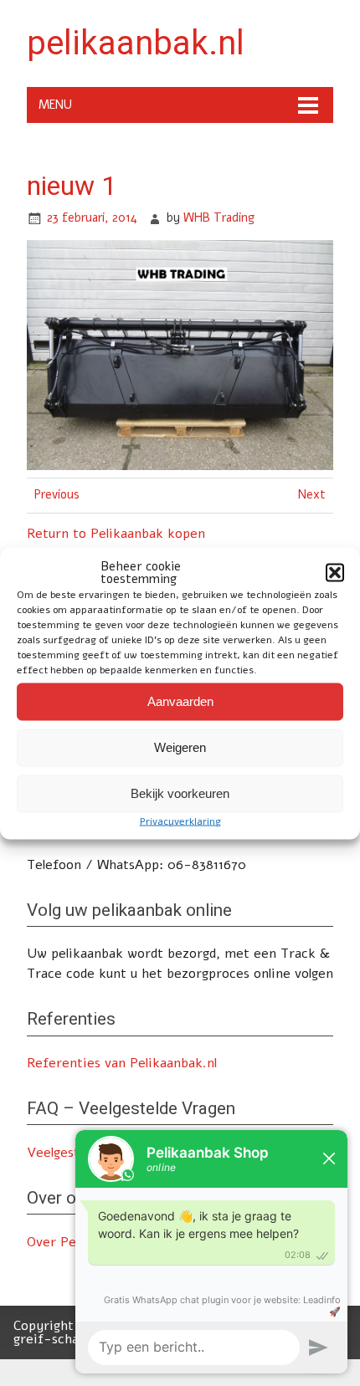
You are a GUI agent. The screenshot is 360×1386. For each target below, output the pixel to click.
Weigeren (180, 747)
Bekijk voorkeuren (180, 793)
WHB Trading (219, 217)
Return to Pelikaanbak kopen (116, 533)
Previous (57, 495)
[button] (335, 572)
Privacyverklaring (180, 820)
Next (312, 495)
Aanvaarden (180, 701)
